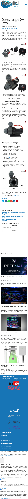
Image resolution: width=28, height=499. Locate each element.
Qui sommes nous (6, 432)
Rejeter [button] (5, 455)
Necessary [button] (2, 478)
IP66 (9, 157)
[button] (25, 4)
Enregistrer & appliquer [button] (5, 498)
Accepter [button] (2, 455)
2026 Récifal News (6, 448)
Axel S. (15, 28)
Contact (3, 438)
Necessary (3, 480)
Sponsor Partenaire (6, 443)
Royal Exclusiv (16, 195)
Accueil (3, 25)
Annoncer (4, 435)
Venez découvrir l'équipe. (12, 379)
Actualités (9, 25)
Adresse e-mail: (14, 225)
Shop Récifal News (6, 446)
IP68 (19, 156)
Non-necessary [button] (3, 488)
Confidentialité (5, 440)
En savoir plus (10, 455)
